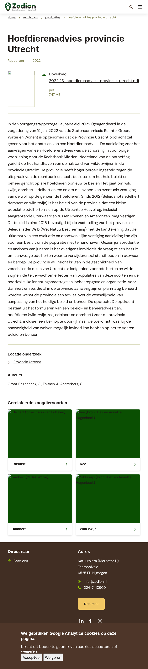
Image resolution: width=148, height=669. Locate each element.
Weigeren (53, 657)
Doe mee (91, 604)
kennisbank (30, 17)
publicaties (52, 17)
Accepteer (32, 657)
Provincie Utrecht (27, 362)
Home (12, 17)
